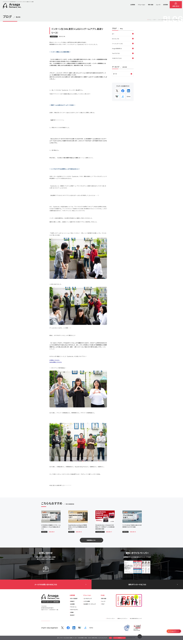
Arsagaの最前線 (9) (117, 48)
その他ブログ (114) (117, 58)
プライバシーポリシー (111, 618)
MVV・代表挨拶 (73, 598)
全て (113, 34)
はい (111, 637)
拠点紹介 (72, 615)
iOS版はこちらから (54, 360)
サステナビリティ (74, 609)
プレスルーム (73, 607)
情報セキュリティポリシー (123, 618)
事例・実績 (103, 598)
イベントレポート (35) (117, 43)
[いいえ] (181, 637)
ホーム (150, 19)
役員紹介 (72, 601)
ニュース (103, 601)
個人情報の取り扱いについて (136, 618)
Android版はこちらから (55, 362)
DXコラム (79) (115, 39)
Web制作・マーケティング (90, 604)
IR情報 (71, 612)
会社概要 (72, 604)
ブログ (154, 19)
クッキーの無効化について (119, 637)
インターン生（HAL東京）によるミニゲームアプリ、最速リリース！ (169, 19)
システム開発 (87, 601)
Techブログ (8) (116, 53)
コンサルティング (88, 598)
